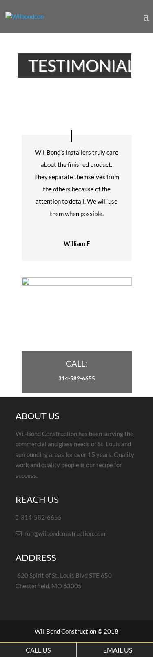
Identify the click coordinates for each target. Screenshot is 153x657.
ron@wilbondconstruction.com (64, 533)
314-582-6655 (76, 378)
